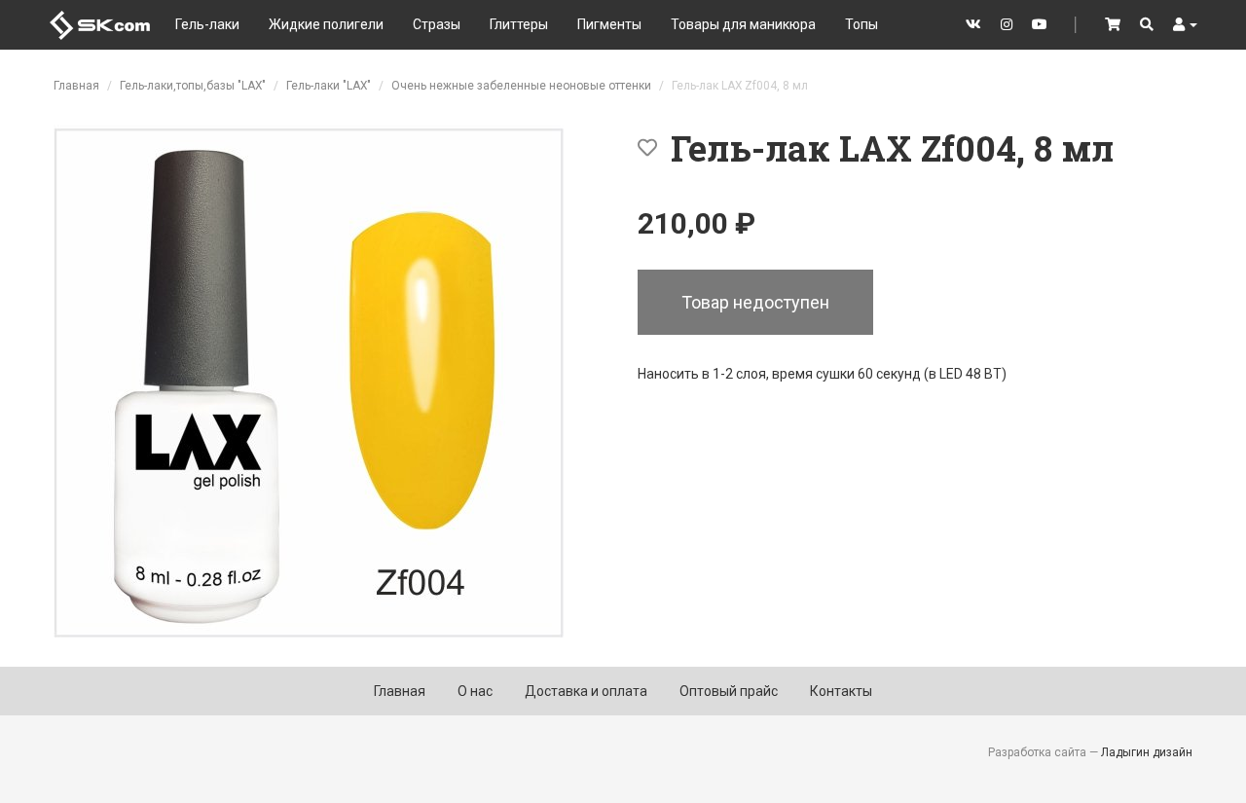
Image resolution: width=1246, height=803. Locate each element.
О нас (475, 691)
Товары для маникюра (743, 24)
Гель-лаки (207, 24)
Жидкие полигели (326, 24)
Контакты (841, 691)
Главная (76, 85)
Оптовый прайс (728, 691)
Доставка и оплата (586, 691)
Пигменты (609, 24)
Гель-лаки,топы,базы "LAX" (193, 85)
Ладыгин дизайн (1146, 752)
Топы (861, 24)
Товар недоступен (755, 302)
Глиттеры (519, 24)
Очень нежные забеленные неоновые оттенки (521, 85)
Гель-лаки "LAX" (328, 85)
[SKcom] (100, 24)
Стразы (436, 24)
